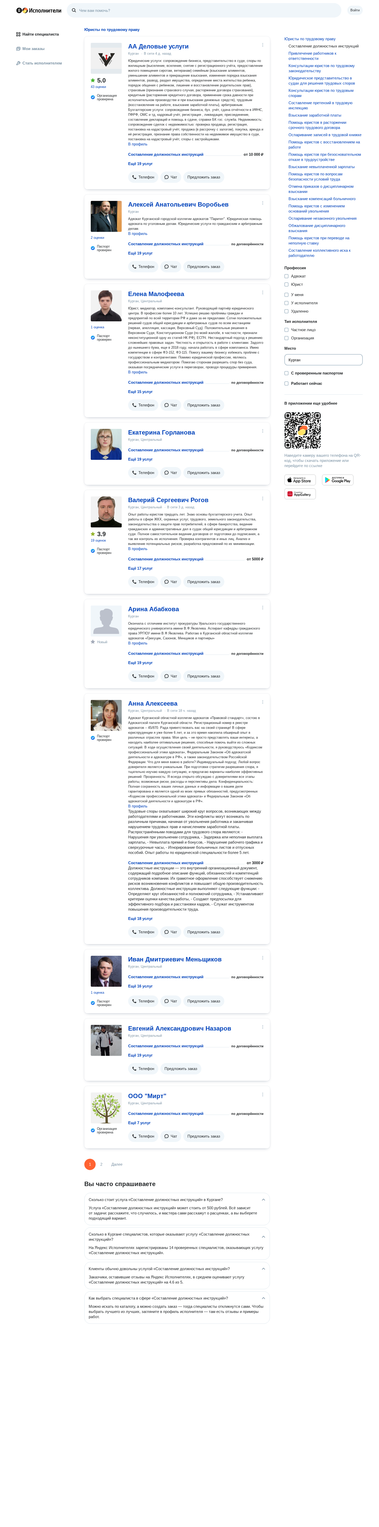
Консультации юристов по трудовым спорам (321, 93)
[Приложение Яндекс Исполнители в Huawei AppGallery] (300, 493)
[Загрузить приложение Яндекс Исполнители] (323, 430)
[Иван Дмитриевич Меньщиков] (106, 971)
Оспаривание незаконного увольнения (323, 218)
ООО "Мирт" (147, 1095)
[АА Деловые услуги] (106, 58)
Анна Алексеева (152, 703)
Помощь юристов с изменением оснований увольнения (317, 208)
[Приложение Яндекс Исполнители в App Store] (300, 480)
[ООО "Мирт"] (106, 1107)
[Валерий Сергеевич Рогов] (106, 511)
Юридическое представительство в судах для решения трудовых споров (322, 80)
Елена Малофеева (156, 293)
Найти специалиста (40, 34)
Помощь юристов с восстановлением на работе (324, 144)
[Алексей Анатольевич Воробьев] (106, 216)
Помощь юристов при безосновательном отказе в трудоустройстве (325, 157)
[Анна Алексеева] (106, 715)
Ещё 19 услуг (140, 163)
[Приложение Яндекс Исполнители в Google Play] (337, 480)
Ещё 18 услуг (140, 918)
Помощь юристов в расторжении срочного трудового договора (317, 125)
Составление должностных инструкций (165, 154)
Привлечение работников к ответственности (312, 56)
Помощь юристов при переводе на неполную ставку (319, 240)
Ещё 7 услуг (139, 1123)
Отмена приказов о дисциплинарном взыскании (321, 189)
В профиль (137, 144)
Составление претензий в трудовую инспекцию (320, 105)
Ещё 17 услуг (140, 568)
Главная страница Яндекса (19, 10)
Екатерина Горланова (161, 432)
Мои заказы (33, 48)
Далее (116, 1164)
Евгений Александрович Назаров (179, 1028)
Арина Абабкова (153, 609)
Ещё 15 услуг (140, 391)
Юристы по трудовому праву (310, 39)
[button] (143, 177)
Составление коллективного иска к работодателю (320, 253)
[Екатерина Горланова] (106, 444)
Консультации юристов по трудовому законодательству (322, 68)
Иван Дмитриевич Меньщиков (175, 959)
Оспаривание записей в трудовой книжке (325, 135)
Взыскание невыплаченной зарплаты (322, 167)
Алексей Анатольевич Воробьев (178, 204)
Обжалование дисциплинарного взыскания (317, 228)
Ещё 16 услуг (140, 986)
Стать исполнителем (42, 63)
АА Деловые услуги (158, 46)
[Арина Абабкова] (106, 621)
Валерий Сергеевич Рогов (168, 499)
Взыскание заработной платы (315, 115)
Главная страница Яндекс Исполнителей (39, 10)
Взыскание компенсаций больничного (322, 199)
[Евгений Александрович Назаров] (106, 1040)
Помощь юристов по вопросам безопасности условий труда (315, 176)
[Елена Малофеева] (106, 305)
